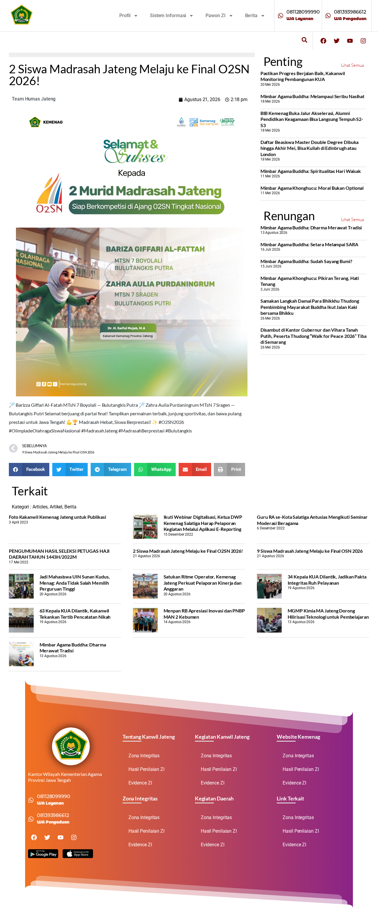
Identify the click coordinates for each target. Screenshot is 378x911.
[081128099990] (281, 16)
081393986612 (350, 12)
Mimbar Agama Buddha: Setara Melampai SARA (309, 244)
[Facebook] (323, 41)
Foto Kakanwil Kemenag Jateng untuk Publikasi (57, 517)
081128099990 (303, 12)
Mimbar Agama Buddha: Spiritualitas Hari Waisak (310, 171)
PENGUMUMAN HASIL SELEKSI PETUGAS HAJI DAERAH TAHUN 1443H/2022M (59, 554)
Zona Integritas (144, 755)
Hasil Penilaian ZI (146, 769)
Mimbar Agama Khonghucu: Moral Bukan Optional (312, 188)
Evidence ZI (140, 783)
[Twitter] (337, 41)
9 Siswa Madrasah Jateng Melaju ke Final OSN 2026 (310, 551)
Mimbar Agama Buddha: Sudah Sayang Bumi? (306, 261)
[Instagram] (363, 41)
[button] (304, 40)
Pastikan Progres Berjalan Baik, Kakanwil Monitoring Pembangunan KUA (302, 76)
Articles (40, 507)
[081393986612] (328, 16)
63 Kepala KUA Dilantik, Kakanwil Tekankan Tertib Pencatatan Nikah (75, 613)
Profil (125, 15)
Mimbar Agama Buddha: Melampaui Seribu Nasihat (312, 96)
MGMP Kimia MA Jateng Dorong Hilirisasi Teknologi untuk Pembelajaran (328, 613)
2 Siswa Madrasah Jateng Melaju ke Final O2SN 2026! (188, 551)
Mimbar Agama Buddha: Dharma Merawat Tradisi (311, 227)
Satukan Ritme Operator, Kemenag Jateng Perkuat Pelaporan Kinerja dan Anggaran (203, 582)
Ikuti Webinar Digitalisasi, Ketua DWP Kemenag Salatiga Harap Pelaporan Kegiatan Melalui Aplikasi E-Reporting (203, 523)
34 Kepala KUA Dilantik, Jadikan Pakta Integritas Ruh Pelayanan (327, 579)
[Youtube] (350, 41)
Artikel (56, 507)
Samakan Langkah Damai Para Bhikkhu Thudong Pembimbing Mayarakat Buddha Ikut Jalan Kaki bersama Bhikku (309, 307)
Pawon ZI (215, 15)
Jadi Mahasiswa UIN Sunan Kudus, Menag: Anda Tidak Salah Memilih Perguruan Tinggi (75, 582)
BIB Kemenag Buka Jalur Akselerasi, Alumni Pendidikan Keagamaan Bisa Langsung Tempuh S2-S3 (312, 119)
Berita (251, 15)
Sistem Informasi (168, 15)
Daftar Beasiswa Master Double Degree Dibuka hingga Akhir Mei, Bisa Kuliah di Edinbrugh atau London (309, 148)
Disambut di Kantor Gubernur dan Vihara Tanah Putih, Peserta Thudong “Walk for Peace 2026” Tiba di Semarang (313, 336)
